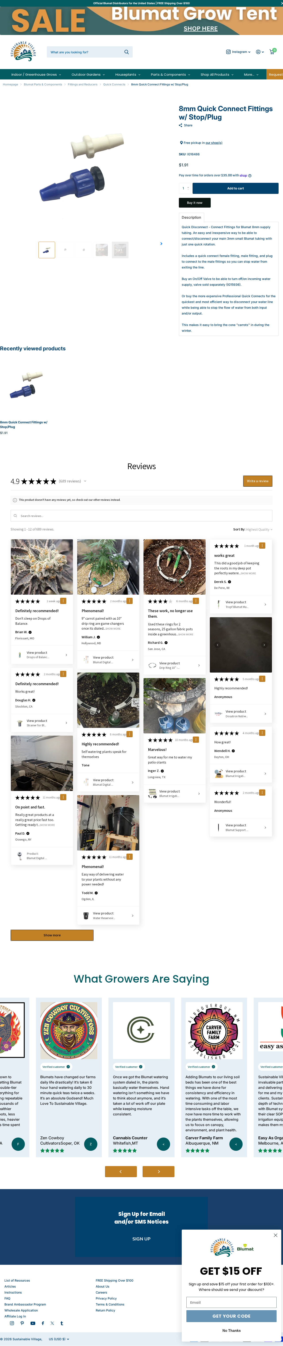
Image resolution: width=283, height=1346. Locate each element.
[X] (52, 1323)
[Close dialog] (273, 1235)
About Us (102, 1286)
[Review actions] (63, 601)
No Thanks (229, 1331)
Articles (10, 1286)
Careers (101, 1292)
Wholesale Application (21, 1310)
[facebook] (43, 1323)
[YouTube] (33, 1323)
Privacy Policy (106, 1298)
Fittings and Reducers (83, 84)
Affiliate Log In (15, 1316)
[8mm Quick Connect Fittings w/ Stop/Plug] (27, 384)
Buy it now (195, 202)
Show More (113, 628)
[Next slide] (158, 1171)
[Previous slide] (121, 1171)
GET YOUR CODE (229, 1316)
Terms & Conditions (110, 1304)
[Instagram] (12, 1323)
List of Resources (17, 1280)
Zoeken (126, 51)
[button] (161, 243)
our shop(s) (214, 143)
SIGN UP (141, 1239)
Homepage (10, 84)
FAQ (7, 1298)
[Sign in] (260, 52)
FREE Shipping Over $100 (114, 1280)
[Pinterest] (22, 1323)
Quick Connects (114, 84)
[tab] (191, 217)
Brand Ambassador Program (25, 1304)
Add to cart (235, 188)
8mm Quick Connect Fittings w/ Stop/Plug (23, 424)
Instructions (13, 1292)
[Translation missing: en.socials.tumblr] (62, 1323)
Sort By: (239, 529)
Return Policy (105, 1310)
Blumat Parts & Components (43, 84)
